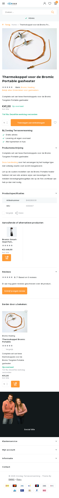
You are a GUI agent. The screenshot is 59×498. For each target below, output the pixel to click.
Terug (7, 25)
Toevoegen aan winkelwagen (31, 123)
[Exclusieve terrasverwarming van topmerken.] (15, 3)
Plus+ (19, 479)
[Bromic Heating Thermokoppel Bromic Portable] (14, 322)
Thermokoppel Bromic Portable (13, 340)
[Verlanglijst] (49, 3)
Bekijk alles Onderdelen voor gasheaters (20, 90)
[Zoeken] (53, 12)
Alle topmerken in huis (16, 141)
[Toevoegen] (6, 257)
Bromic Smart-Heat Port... (9, 240)
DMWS (11, 479)
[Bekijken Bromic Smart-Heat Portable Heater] (12, 232)
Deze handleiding (10, 162)
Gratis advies (11, 135)
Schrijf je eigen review (14, 291)
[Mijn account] (44, 3)
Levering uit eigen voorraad (18, 138)
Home (14, 25)
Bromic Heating (28, 87)
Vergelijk (9, 213)
